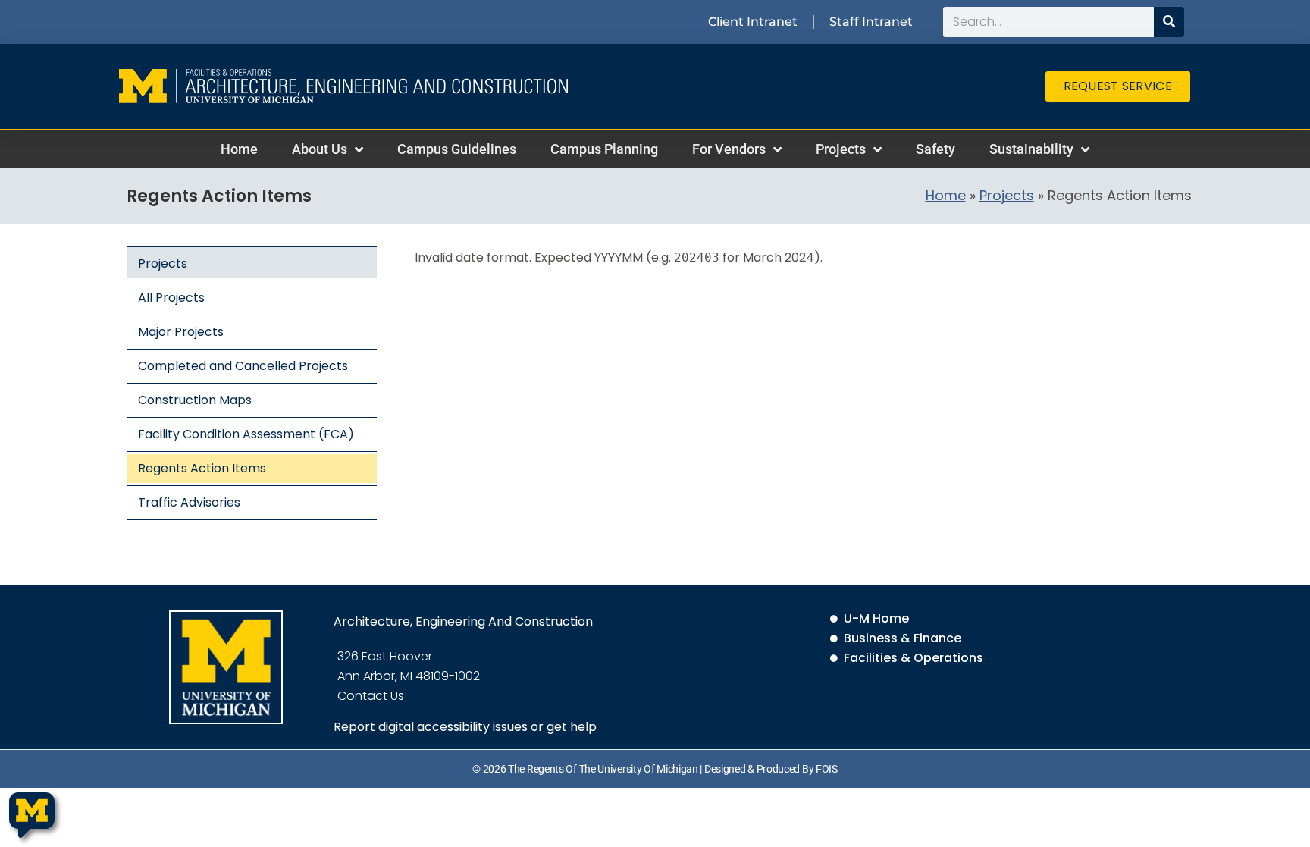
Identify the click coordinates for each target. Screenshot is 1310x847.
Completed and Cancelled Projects (243, 366)
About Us (319, 149)
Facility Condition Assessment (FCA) (246, 434)
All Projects (171, 297)
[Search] (1169, 22)
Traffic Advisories (189, 502)
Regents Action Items (202, 468)
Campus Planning (604, 149)
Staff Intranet (871, 21)
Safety (935, 149)
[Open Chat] (31, 815)
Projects (841, 149)
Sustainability (1031, 149)
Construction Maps (195, 400)
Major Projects (181, 331)
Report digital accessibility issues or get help (465, 727)
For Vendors (729, 149)
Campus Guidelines (456, 149)
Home (239, 149)
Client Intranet (753, 21)
